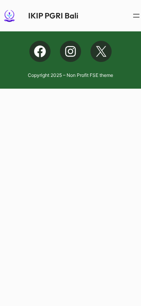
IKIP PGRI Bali (53, 15)
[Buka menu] (136, 15)
